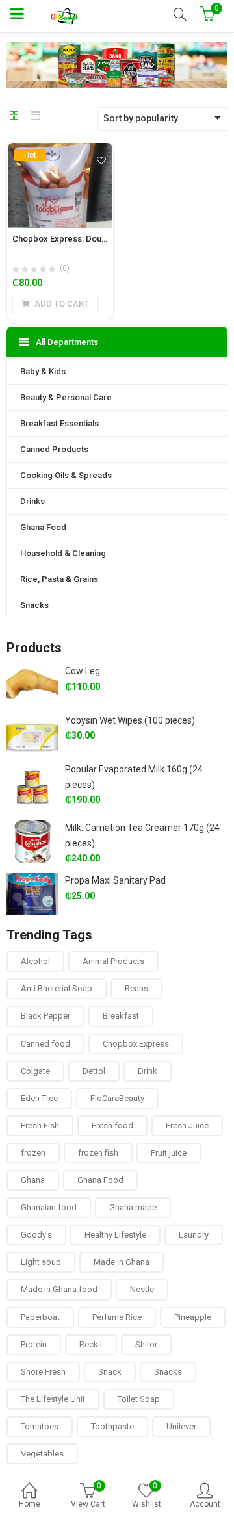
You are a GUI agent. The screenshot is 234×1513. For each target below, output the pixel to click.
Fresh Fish (40, 1125)
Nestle (142, 1289)
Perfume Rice (117, 1317)
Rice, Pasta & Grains (59, 579)
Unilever (181, 1426)
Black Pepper (45, 1016)
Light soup (41, 1262)
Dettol (94, 1071)
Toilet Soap (139, 1399)
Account (205, 1503)
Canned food (45, 1044)
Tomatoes (39, 1426)
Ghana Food (43, 527)
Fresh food (112, 1125)
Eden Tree (39, 1098)
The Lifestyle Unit (53, 1399)
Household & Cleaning (63, 553)
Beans (136, 988)
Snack (110, 1372)
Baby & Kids (43, 371)
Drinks (32, 501)
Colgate (35, 1071)
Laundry (194, 1235)
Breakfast (121, 1016)
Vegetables (42, 1453)
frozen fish (98, 1153)
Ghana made (133, 1207)
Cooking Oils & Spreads (66, 475)
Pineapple (192, 1317)
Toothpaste (112, 1426)
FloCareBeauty (117, 1098)
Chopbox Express (136, 1044)
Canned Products (54, 449)
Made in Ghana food (59, 1289)
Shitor (146, 1344)
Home (29, 1503)
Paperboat (40, 1317)
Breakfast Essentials (59, 423)
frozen (33, 1153)
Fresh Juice (187, 1125)
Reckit (91, 1344)
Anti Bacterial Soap (56, 988)
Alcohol (35, 961)
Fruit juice (169, 1153)
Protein (34, 1344)
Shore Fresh (43, 1372)
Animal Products (113, 961)
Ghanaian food (49, 1207)
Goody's (36, 1235)
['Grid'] (14, 116)
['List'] (35, 116)
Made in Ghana (122, 1262)
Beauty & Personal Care (66, 397)
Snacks (34, 605)
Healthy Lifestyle (115, 1235)
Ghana (33, 1180)
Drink (147, 1071)
